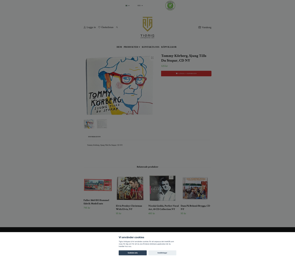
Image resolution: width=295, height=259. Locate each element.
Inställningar (162, 253)
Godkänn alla (133, 253)
